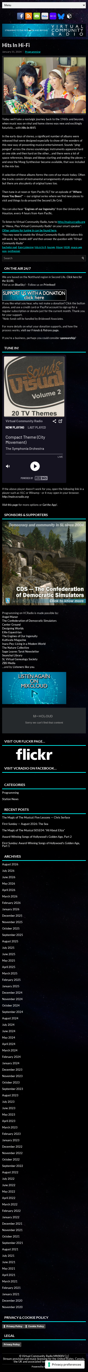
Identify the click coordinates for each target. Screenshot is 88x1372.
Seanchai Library (12, 655)
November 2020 (12, 1307)
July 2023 (8, 1101)
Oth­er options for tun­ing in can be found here (29, 230)
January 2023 (10, 1140)
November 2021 (12, 1230)
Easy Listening (26, 247)
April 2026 (8, 890)
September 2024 (12, 1012)
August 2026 (10, 864)
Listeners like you (23, 667)
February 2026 (11, 902)
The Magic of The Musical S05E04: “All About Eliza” (33, 830)
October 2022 (11, 1159)
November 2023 (12, 1076)
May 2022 (8, 1191)
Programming (32, 51)
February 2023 (11, 1133)
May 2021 (8, 1268)
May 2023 (8, 1114)
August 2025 (10, 941)
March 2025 (10, 973)
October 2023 (11, 1082)
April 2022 (8, 1198)
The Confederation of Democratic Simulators (29, 620)
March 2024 (10, 1050)
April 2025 (8, 967)
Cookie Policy (36, 1326)
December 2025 (12, 915)
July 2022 (8, 1178)
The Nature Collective (15, 647)
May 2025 (8, 960)
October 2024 (11, 1005)
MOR (67, 247)
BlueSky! (20, 284)
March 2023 (10, 1127)
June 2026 (8, 877)
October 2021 (11, 1236)
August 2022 (10, 1172)
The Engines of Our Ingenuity (20, 636)
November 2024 (12, 999)
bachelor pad (9, 247)
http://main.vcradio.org (71, 221)
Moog (59, 247)
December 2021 (12, 1223)
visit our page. (40, 330)
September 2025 (12, 935)
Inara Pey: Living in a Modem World (23, 643)
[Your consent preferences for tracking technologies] (65, 1364)
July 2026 (8, 870)
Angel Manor (10, 617)
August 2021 (10, 1249)
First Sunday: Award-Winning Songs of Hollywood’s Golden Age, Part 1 (41, 844)
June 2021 (8, 1262)
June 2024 (8, 1031)
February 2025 (11, 979)
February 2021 (11, 1287)
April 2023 (8, 1121)
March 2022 (10, 1204)
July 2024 (8, 1024)
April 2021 (8, 1275)
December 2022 (12, 1146)
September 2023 (12, 1089)
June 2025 (8, 954)
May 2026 (8, 883)
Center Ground (11, 624)
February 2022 (11, 1210)
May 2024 (8, 1037)
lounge (51, 247)
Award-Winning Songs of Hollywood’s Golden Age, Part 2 (37, 836)
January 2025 (10, 986)
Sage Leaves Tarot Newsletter (20, 651)
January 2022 (10, 1217)
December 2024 (12, 992)
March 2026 (10, 896)
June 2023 (8, 1108)
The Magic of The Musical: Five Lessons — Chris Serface (36, 817)
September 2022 (12, 1166)
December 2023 (12, 1069)
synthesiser (14, 251)
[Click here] (44, 563)
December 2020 (12, 1300)
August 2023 (10, 1095)
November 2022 (12, 1153)
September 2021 (12, 1243)
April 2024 (8, 1044)
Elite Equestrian (12, 632)
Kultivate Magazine (14, 640)
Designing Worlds (13, 628)
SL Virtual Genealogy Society (20, 659)
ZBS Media (8, 663)
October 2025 (11, 928)
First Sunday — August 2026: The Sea (25, 824)
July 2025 (8, 947)
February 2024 (11, 1056)
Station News (10, 799)
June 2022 (8, 1185)
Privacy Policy (14, 1326)
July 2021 (8, 1255)
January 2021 (10, 1294)
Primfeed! (50, 284)
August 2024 (10, 1018)
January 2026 (10, 909)
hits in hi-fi (40, 247)
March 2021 (10, 1281)
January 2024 (10, 1063)
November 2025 (12, 922)
